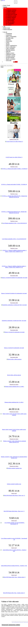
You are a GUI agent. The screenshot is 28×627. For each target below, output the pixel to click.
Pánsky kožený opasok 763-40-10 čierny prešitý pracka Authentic (14, 430)
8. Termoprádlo (10, 20)
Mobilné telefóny (10, 50)
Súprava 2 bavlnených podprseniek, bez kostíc (14, 347)
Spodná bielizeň (10, 57)
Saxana (5, 7)
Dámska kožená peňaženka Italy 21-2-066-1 (14, 402)
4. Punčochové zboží (11, 14)
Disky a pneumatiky (11, 36)
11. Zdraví (8, 25)
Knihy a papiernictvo (11, 45)
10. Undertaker (10, 23)
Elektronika (9, 41)
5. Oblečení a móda (11, 16)
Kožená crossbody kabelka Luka (14, 484)
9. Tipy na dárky (10, 22)
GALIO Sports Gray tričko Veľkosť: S (14, 157)
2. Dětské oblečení (11, 11)
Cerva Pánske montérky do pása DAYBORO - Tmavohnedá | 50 (14, 539)
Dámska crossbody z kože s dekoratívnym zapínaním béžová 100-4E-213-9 (14, 457)
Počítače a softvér (10, 56)
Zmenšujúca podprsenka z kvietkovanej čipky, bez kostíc (14, 320)
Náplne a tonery (10, 53)
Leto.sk (5, 32)
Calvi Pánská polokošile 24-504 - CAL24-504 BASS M (14, 238)
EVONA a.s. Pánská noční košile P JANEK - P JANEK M (14, 184)
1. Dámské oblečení (11, 10)
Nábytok (8, 51)
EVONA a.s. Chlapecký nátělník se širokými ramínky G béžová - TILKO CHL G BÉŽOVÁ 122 (14, 267)
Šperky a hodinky (10, 59)
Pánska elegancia (7, 29)
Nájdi (2, 67)
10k (4, 26)
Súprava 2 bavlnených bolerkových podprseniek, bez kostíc (14, 293)
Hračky (8, 44)
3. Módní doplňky (11, 13)
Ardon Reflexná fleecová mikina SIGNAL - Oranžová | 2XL (14, 565)
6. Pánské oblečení (11, 17)
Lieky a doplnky (10, 48)
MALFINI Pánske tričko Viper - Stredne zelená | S (14, 592)
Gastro (7, 42)
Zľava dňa (8, 60)
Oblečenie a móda (10, 54)
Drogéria (8, 39)
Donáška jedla (9, 38)
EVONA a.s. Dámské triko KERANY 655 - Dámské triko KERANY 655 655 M (14, 212)
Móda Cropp (6, 28)
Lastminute (9, 35)
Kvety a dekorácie (10, 47)
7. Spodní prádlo (10, 19)
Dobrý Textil (6, 5)
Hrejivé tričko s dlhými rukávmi (14, 375)
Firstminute (9, 33)
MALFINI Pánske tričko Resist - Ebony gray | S (14, 511)
